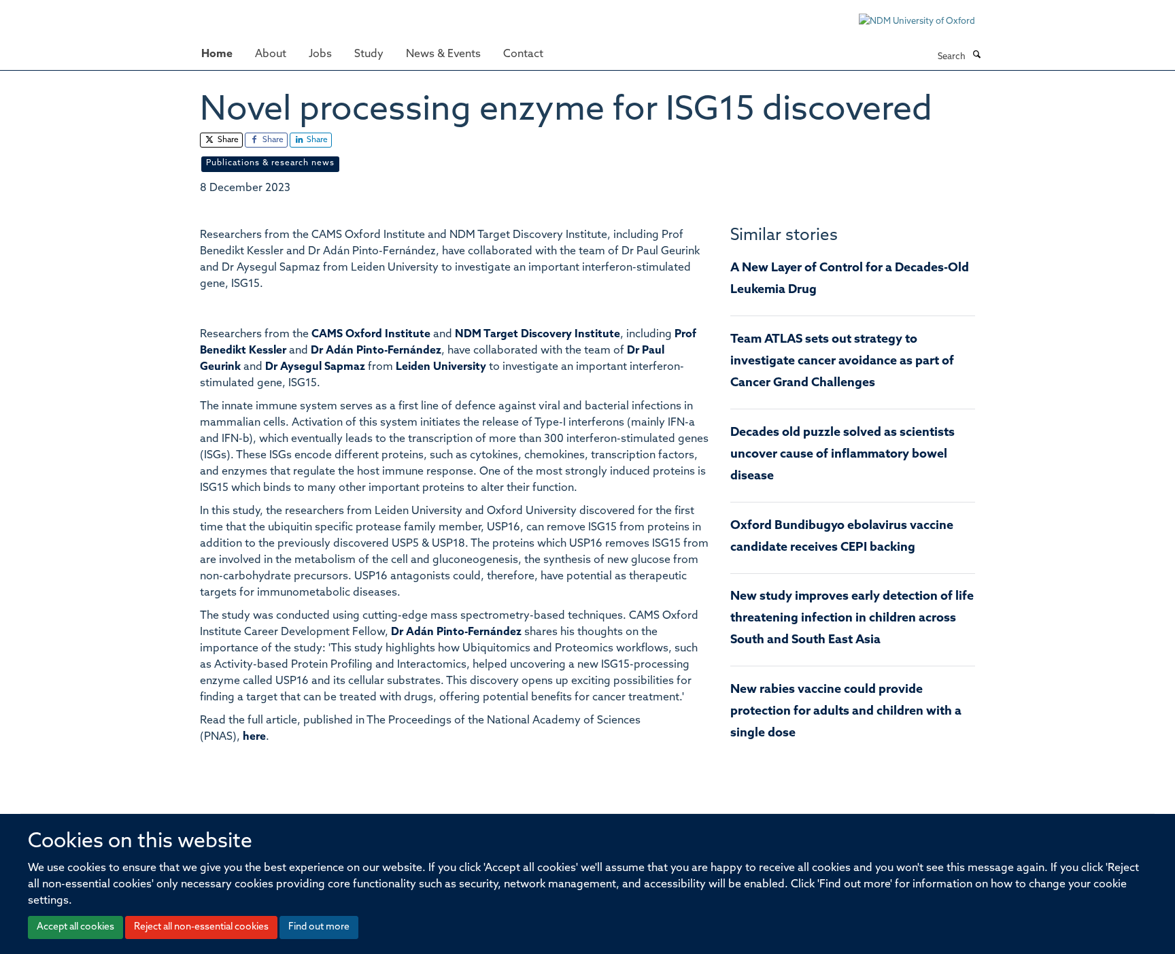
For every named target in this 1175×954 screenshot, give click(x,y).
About (270, 54)
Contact (523, 54)
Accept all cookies (75, 927)
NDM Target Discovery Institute (537, 334)
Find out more (319, 927)
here (254, 737)
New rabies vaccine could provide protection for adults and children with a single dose (845, 712)
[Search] (976, 55)
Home (217, 54)
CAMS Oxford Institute (370, 334)
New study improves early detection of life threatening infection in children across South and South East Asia (852, 619)
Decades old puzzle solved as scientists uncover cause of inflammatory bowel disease (842, 455)
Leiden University (441, 367)
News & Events (443, 54)
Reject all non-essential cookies (201, 927)
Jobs (320, 54)
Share (227, 140)
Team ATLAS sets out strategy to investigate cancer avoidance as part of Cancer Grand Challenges (842, 362)
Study (369, 54)
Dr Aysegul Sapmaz (315, 367)
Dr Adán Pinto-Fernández (376, 350)
